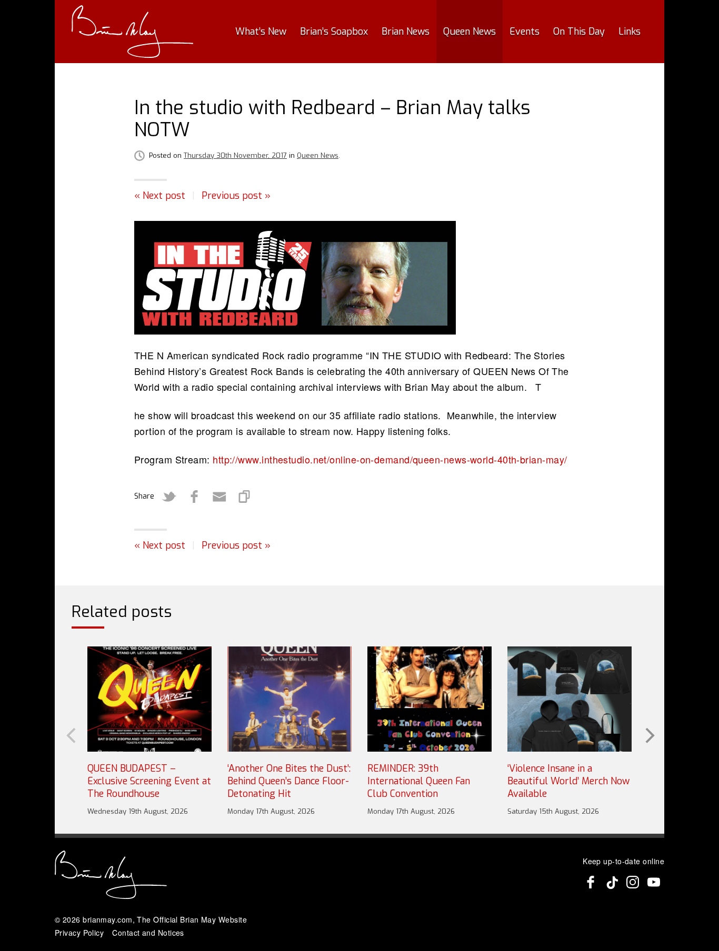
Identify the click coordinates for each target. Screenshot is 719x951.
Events (525, 31)
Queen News (469, 31)
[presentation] (70, 734)
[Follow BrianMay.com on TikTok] (611, 882)
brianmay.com (107, 919)
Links (629, 31)
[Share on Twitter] (168, 496)
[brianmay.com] (132, 31)
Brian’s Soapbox (334, 31)
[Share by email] (219, 496)
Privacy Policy (79, 932)
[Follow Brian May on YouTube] (653, 882)
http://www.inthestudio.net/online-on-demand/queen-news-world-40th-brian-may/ (390, 459)
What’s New (260, 31)
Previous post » (236, 195)
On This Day (579, 31)
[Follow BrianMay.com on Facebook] (590, 882)
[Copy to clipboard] (244, 496)
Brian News (406, 31)
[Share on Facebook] (194, 496)
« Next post (159, 195)
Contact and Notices (148, 932)
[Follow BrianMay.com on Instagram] (632, 882)
